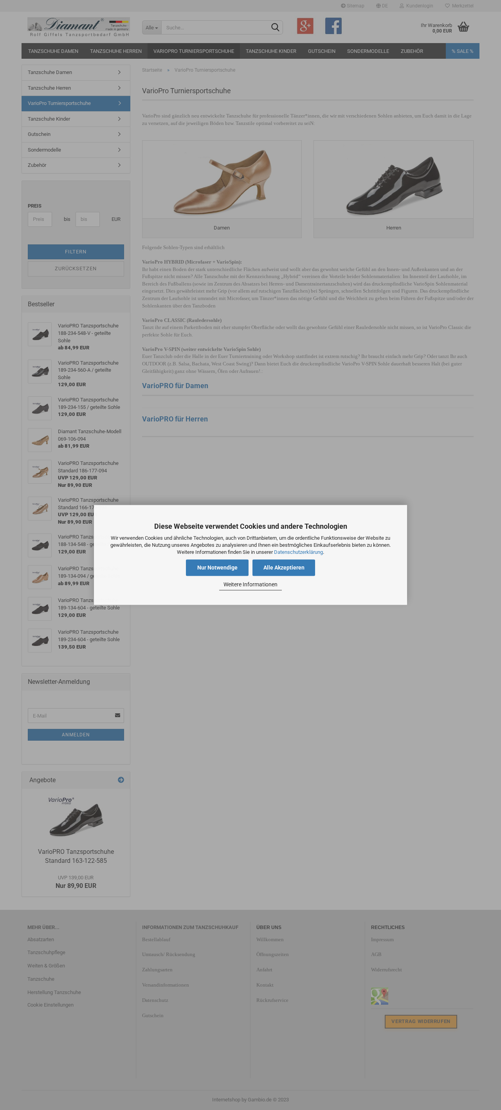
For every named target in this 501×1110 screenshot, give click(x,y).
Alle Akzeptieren (284, 568)
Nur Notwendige (217, 568)
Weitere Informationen (250, 584)
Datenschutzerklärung (298, 552)
